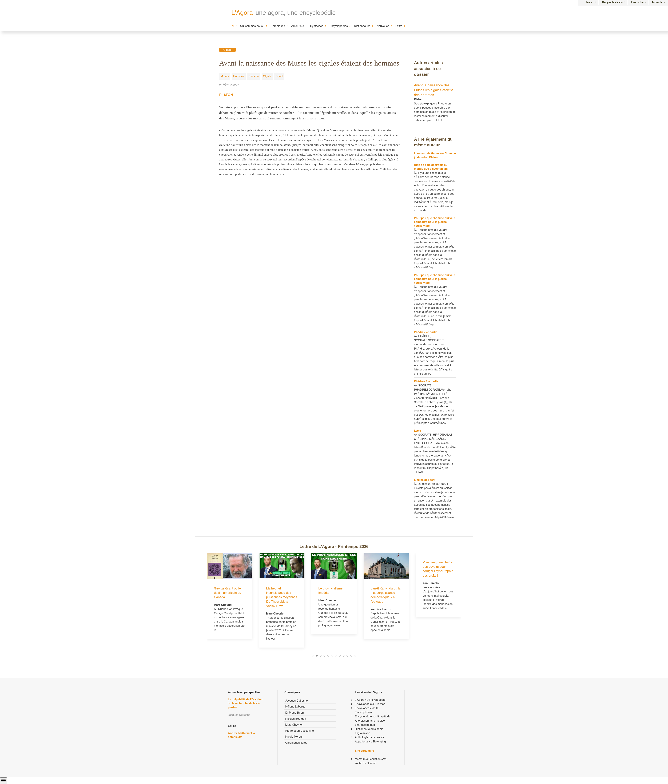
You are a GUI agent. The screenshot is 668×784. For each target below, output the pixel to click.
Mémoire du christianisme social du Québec (371, 761)
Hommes (238, 76)
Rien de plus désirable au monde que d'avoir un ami (431, 167)
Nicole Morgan (294, 736)
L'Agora (242, 12)
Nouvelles (383, 26)
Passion (254, 76)
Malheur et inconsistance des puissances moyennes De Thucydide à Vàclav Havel (229, 597)
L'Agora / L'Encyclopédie (370, 700)
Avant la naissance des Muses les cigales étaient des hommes (433, 89)
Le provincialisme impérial (278, 590)
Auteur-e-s (297, 26)
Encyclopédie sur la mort (370, 704)
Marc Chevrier (294, 724)
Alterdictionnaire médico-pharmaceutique (370, 722)
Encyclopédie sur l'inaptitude (372, 716)
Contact (590, 2)
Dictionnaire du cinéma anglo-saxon (369, 731)
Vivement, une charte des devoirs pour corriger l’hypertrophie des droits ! (386, 568)
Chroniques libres (296, 743)
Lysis (417, 431)
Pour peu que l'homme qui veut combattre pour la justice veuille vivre (434, 222)
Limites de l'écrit (424, 480)
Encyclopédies (338, 26)
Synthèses (316, 26)
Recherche (657, 2)
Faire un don (637, 2)
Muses (225, 76)
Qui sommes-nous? (252, 26)
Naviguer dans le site (612, 2)
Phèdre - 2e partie (425, 332)
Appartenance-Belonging (370, 741)
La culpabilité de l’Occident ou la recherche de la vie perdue (245, 703)
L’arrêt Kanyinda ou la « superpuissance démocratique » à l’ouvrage (333, 595)
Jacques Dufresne (296, 700)
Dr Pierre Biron (294, 712)
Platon (226, 94)
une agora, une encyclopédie (296, 12)
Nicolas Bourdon (295, 719)
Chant (279, 76)
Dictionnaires (362, 26)
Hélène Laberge (295, 706)
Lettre (398, 26)
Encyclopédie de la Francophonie (367, 710)
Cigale (227, 50)
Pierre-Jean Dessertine (299, 731)
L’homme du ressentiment (432, 590)
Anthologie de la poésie (369, 737)
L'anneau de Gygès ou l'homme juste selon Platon (435, 155)
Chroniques (278, 26)
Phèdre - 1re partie (426, 381)
